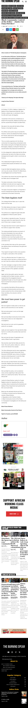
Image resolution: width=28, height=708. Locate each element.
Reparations (5, 10)
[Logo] (10, 1)
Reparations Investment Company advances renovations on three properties (6, 590)
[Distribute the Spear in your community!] (6, 534)
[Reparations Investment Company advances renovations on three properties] (6, 580)
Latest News (20, 6)
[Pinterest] (14, 29)
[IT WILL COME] (24, 701)
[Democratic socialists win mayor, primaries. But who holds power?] (15, 580)
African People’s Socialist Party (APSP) (11, 15)
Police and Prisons (18, 8)
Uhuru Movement (20, 13)
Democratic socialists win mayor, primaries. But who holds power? (15, 589)
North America (12, 6)
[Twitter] (10, 29)
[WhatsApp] (17, 29)
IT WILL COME (5, 699)
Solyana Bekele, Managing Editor (5, 598)
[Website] (14, 435)
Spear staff (5, 26)
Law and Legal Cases (7, 8)
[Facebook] (7, 29)
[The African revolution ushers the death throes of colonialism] (15, 534)
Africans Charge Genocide (8, 13)
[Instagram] (12, 652)
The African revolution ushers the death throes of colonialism (15, 542)
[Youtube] (8, 652)
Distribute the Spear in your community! (6, 541)
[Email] (17, 435)
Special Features (13, 10)
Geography (4, 6)
